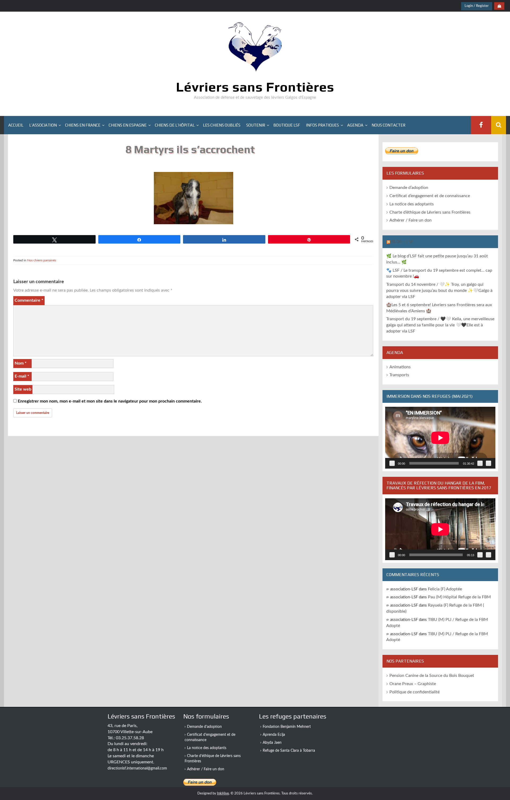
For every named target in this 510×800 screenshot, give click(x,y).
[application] (440, 438)
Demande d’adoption (408, 187)
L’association (43, 125)
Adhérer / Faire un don (410, 220)
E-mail (22, 376)
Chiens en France (82, 125)
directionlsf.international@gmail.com (137, 768)
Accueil (15, 125)
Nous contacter (388, 125)
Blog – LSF (402, 241)
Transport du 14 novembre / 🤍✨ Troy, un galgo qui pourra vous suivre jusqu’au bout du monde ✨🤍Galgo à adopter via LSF (439, 290)
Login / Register (477, 6)
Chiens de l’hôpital (175, 125)
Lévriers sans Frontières (255, 86)
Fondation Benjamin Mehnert (287, 727)
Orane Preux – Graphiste (412, 684)
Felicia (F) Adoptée (445, 589)
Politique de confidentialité (414, 692)
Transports (399, 375)
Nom (21, 363)
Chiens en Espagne (128, 125)
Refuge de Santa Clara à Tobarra (289, 751)
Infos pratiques (322, 125)
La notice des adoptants (411, 204)
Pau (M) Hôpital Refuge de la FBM (459, 597)
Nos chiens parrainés (41, 260)
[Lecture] (392, 463)
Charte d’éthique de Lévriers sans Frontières (429, 212)
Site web (23, 389)
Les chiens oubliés (221, 125)
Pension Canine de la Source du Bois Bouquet (431, 675)
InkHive (223, 793)
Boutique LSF (286, 125)
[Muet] (480, 463)
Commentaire (29, 300)
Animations (400, 367)
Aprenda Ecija (274, 735)
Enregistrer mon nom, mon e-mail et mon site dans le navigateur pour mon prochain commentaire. (110, 401)
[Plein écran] (488, 463)
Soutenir (255, 125)
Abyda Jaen (272, 743)
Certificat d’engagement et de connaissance (429, 196)
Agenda (355, 125)
